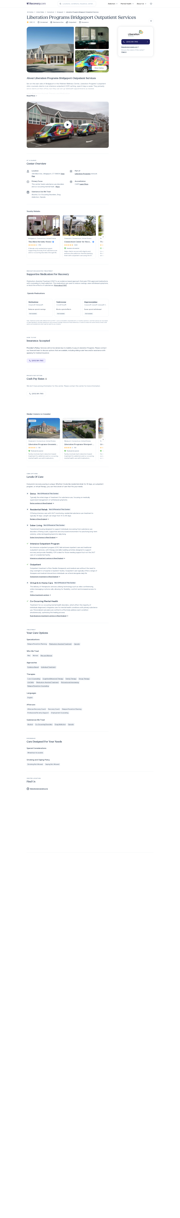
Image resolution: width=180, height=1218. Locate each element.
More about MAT (60, 285)
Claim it (124, 52)
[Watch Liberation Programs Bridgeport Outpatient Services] (67, 125)
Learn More (84, 184)
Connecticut (50, 12)
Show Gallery (99, 68)
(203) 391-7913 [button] (37, 361)
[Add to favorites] (151, 21)
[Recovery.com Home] (36, 4)
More (58, 187)
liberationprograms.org (129, 47)
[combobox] (77, 3)
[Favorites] (151, 4)
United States (40, 12)
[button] (40, 308)
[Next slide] (103, 237)
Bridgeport (60, 12)
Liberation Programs (82, 174)
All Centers (30, 12)
